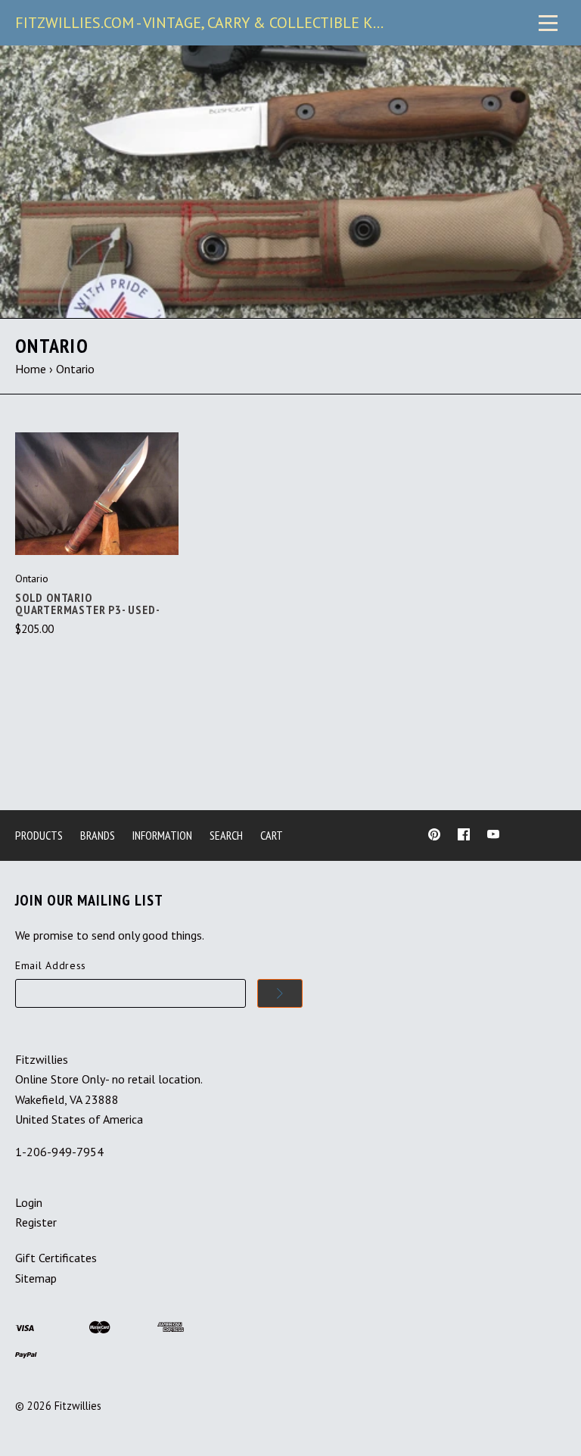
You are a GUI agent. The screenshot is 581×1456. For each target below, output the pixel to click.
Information (162, 835)
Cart (271, 835)
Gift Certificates (56, 1257)
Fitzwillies (77, 1405)
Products (39, 835)
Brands (97, 835)
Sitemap (36, 1278)
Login (28, 1202)
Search (226, 835)
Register (36, 1222)
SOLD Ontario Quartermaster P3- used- (87, 603)
